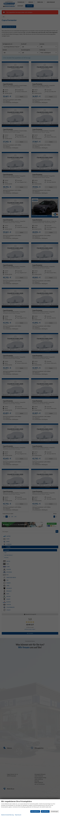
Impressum (18, 815)
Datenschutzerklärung (7, 815)
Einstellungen (54, 811)
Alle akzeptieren (35, 811)
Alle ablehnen (45, 811)
